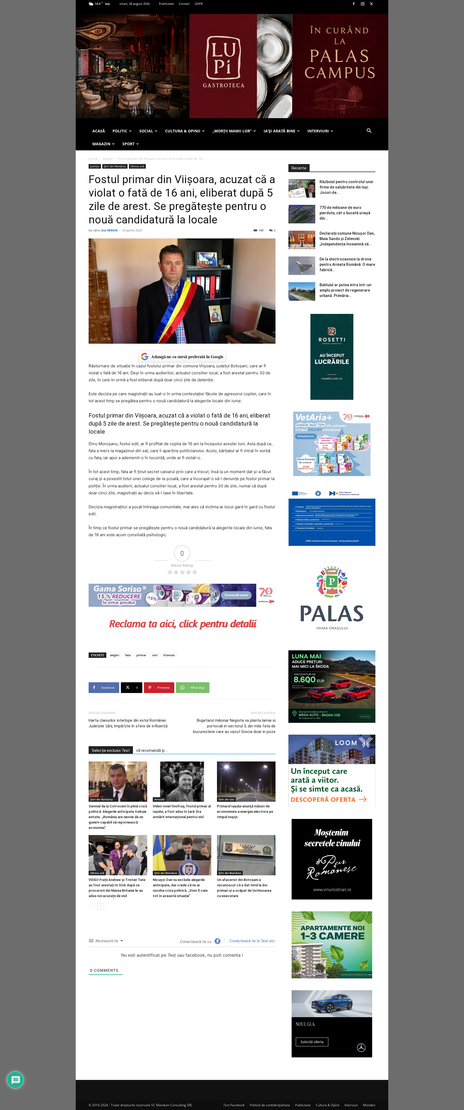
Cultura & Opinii (327, 1105)
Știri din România (115, 166)
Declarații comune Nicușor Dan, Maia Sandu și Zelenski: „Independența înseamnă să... (347, 238)
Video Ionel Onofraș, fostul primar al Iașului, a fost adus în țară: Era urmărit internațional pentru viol (182, 811)
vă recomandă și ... (152, 750)
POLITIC (120, 130)
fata (127, 655)
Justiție (108, 158)
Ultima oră (137, 166)
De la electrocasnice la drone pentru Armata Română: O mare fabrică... (347, 264)
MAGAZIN (101, 143)
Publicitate (166, 4)
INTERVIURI (318, 130)
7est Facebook (234, 1105)
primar (141, 655)
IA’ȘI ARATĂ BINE (279, 130)
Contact (184, 4)
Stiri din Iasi (226, 799)
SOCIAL (146, 130)
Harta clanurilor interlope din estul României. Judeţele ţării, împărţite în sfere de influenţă (128, 723)
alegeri (114, 655)
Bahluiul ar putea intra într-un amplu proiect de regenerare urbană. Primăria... (345, 290)
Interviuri (351, 1105)
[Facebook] (354, 4)
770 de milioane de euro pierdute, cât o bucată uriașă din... (345, 212)
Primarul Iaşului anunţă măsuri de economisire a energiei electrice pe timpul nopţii (245, 811)
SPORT (128, 143)
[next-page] (100, 906)
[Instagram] (362, 4)
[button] (369, 131)
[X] (371, 4)
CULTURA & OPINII (182, 130)
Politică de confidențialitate (270, 1105)
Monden (369, 1105)
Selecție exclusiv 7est (111, 750)
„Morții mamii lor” (232, 130)
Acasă (93, 158)
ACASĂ (98, 130)
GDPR (199, 4)
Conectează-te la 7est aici (251, 940)
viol (154, 655)
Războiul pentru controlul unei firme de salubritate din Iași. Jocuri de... (346, 187)
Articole (159, 799)
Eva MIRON (109, 230)
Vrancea (169, 655)
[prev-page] (92, 906)
